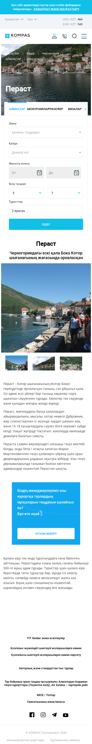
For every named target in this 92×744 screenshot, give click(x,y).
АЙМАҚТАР (17, 109)
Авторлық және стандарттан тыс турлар (46, 668)
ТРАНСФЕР (55, 109)
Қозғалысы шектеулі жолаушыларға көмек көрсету (46, 655)
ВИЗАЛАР (75, 109)
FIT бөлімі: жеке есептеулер (46, 638)
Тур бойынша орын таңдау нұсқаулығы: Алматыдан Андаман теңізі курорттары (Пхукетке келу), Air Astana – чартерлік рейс (46, 683)
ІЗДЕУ (46, 224)
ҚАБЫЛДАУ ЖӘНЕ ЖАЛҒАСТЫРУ (56, 9)
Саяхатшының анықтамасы (46, 701)
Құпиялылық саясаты (65, 740)
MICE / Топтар (46, 695)
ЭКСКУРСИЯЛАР (36, 109)
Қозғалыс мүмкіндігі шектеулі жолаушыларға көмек (46, 648)
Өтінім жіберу (46, 533)
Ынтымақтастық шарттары (25, 740)
